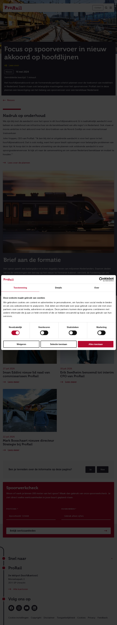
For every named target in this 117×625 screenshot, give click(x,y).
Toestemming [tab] (20, 287)
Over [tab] (96, 287)
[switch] (44, 333)
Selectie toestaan (58, 344)
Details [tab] (58, 287)
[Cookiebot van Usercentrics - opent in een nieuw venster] (101, 279)
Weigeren (21, 344)
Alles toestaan (96, 344)
